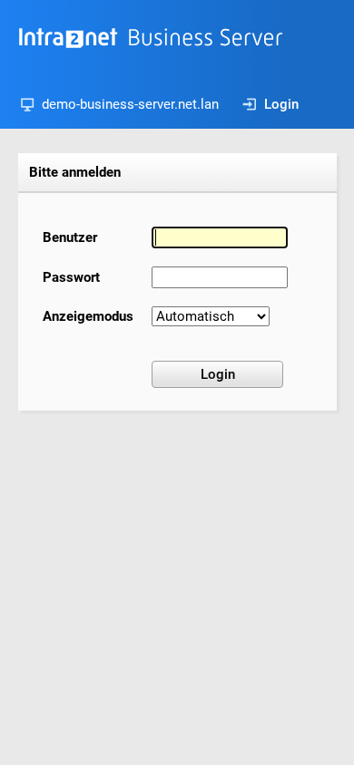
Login (281, 104)
